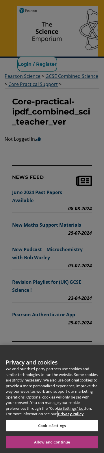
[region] (52, 399)
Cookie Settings (52, 425)
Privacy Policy (70, 413)
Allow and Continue (52, 442)
